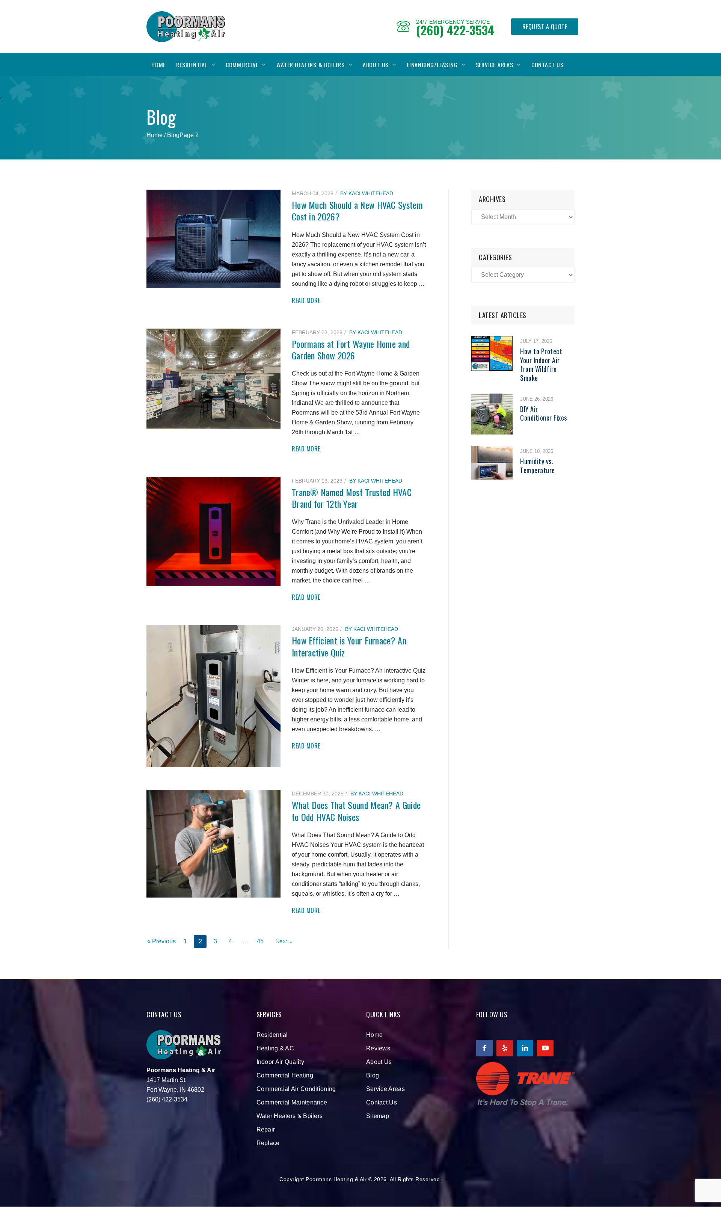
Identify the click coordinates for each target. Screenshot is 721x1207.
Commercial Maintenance (291, 1102)
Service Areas (494, 64)
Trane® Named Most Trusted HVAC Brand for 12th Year (352, 497)
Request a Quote (544, 26)
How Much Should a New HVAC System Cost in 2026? (357, 210)
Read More (306, 300)
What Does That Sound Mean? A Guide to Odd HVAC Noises (356, 810)
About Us (376, 64)
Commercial (242, 64)
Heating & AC (275, 1048)
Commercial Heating (284, 1075)
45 (260, 941)
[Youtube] (545, 1048)
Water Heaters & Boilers (310, 64)
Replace (268, 1143)
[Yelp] (504, 1048)
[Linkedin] (525, 1048)
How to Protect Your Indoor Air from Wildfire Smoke (541, 364)
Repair (265, 1129)
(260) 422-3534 (455, 30)
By (366, 193)
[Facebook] (484, 1048)
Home (158, 64)
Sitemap (377, 1116)
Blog (372, 1075)
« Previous (161, 941)
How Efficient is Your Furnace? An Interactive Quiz (349, 646)
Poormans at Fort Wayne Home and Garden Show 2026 (351, 349)
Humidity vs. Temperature (537, 465)
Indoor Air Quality (280, 1062)
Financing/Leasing (432, 64)
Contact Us (547, 64)
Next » (284, 941)
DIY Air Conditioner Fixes (543, 413)
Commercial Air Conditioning (296, 1089)
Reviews (378, 1048)
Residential (192, 64)
